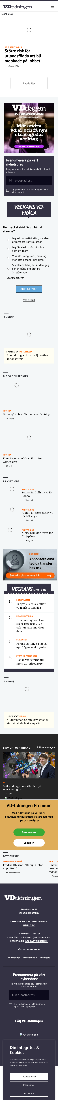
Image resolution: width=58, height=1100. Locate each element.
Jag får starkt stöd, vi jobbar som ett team (28, 249)
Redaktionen (14, 957)
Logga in (29, 843)
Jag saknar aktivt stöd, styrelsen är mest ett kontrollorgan (31, 240)
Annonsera (45, 957)
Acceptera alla (29, 1076)
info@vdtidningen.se (36, 941)
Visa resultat (29, 300)
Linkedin (29, 1027)
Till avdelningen (46, 747)
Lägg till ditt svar (15, 277)
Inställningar (29, 1085)
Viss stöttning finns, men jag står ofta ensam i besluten (29, 257)
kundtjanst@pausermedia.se (36, 937)
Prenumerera (29, 832)
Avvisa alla (29, 1093)
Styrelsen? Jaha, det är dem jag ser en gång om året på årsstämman (30, 268)
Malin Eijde (29, 925)
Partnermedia (30, 957)
